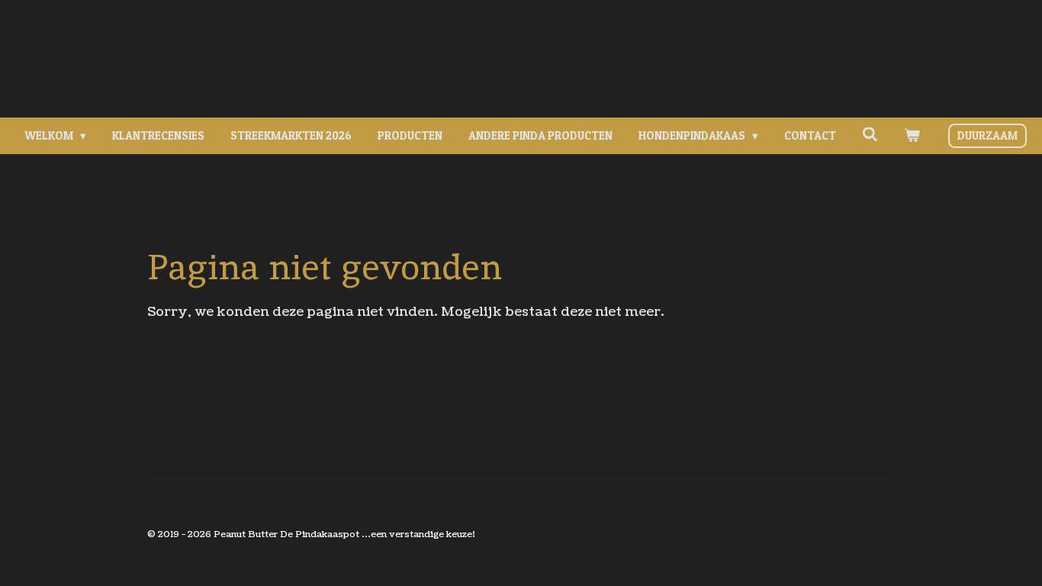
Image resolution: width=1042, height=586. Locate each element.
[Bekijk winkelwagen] (912, 136)
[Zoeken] (870, 135)
